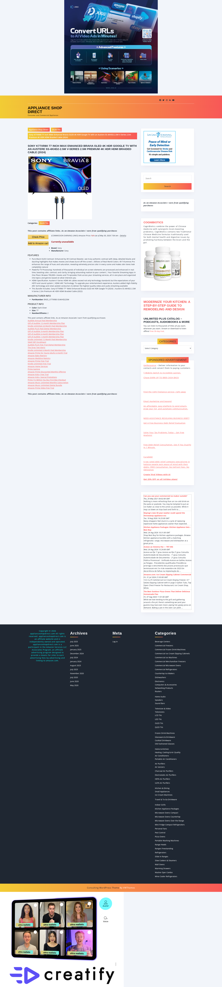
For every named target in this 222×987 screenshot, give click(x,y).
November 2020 (77, 673)
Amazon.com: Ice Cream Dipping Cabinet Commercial (167, 574)
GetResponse (150, 365)
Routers (158, 691)
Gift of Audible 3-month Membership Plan (46, 331)
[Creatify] (62, 939)
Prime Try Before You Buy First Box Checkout (47, 380)
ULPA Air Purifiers (162, 783)
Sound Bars (160, 703)
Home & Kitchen (162, 749)
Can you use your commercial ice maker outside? (165, 496)
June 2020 (74, 681)
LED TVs (158, 719)
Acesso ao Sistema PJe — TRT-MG (158, 547)
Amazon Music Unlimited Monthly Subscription (48, 382)
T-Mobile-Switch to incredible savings (162, 373)
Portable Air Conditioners (166, 759)
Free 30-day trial (157, 331)
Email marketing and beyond (158, 401)
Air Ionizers (160, 767)
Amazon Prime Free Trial (38, 361)
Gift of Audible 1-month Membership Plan (46, 337)
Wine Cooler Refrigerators (166, 876)
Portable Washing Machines (167, 840)
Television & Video (163, 708)
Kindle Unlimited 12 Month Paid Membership (47, 339)
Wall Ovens (160, 864)
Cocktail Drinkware (163, 740)
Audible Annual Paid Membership (42, 320)
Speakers (159, 700)
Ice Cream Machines (163, 795)
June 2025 (74, 645)
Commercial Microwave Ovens (168, 665)
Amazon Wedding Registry (39, 358)
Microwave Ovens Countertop (167, 816)
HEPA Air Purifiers (162, 779)
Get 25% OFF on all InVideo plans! (161, 479)
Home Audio (160, 696)
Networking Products (164, 688)
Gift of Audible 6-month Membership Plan (46, 334)
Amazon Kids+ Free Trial (38, 374)
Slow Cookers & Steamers (166, 860)
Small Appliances (162, 791)
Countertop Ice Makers (164, 673)
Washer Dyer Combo (164, 872)
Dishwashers (160, 677)
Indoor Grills (160, 805)
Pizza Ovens (160, 836)
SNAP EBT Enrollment (37, 342)
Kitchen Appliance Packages (167, 808)
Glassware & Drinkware (165, 737)
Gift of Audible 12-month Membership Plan (46, 323)
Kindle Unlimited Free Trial (39, 363)
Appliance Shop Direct (45, 110)
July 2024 (74, 657)
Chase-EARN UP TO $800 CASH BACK (161, 377)
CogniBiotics (153, 222)
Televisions (159, 712)
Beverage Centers (162, 641)
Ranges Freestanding (164, 848)
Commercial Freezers (164, 645)
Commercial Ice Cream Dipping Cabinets (172, 653)
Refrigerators (160, 852)
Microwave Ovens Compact (166, 812)
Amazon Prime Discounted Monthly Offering (47, 372)
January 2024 (75, 661)
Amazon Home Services (38, 366)
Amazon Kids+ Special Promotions (42, 377)
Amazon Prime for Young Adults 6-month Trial (47, 353)
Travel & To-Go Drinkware (166, 799)
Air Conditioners (162, 755)
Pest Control (160, 832)
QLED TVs (159, 727)
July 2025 (74, 641)
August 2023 (75, 665)
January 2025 (75, 649)
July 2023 (74, 669)
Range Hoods (160, 844)
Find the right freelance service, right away (165, 392)
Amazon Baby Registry (37, 355)
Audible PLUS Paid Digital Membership (44, 328)
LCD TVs (158, 715)
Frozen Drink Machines (165, 733)
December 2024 (77, 653)
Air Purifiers (160, 763)
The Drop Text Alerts (36, 347)
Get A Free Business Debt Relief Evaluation (165, 423)
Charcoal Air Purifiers (164, 771)
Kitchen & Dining (162, 788)
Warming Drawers (162, 868)
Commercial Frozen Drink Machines (170, 649)
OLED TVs (56, 129)
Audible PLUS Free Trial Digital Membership (46, 345)
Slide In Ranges (161, 856)
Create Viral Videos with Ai (157, 474)
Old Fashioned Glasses (164, 744)
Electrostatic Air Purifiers (165, 775)
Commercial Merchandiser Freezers (170, 661)
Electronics (159, 681)
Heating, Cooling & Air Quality (167, 752)
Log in (115, 641)
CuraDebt (148, 457)
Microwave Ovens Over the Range (169, 820)
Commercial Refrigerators (166, 669)
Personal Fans (161, 828)
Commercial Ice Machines (166, 657)
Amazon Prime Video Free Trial (41, 388)
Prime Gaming (34, 369)
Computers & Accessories (166, 684)
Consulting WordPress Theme (103, 887)
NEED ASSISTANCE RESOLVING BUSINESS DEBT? (166, 418)
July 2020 (74, 677)
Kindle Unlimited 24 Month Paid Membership (47, 326)
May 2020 (74, 685)
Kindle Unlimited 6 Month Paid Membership (47, 350)
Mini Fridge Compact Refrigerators (170, 824)
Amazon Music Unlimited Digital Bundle (45, 385)
